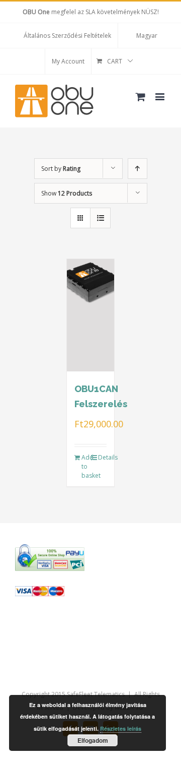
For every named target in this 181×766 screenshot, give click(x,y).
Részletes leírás (120, 728)
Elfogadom (92, 740)
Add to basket (85, 466)
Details (102, 457)
